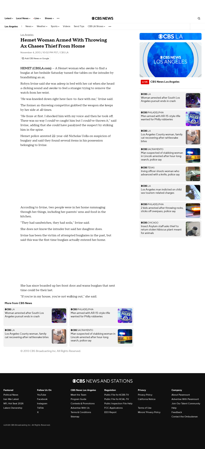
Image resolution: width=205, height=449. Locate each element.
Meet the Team (78, 395)
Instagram (42, 403)
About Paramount (181, 395)
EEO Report (110, 412)
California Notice (146, 399)
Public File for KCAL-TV (116, 399)
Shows (49, 18)
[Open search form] (199, 18)
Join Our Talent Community (186, 403)
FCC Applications (113, 408)
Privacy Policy (145, 395)
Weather (41, 26)
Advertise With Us (80, 408)
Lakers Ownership (12, 408)
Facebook (42, 399)
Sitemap (75, 416)
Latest (8, 18)
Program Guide (78, 399)
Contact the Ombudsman (185, 416)
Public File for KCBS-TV (116, 395)
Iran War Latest (11, 399)
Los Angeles (11, 26)
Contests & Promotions (83, 403)
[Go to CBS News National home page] (102, 18)
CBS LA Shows (96, 26)
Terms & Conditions (81, 412)
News (29, 26)
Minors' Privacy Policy (149, 412)
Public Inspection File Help (118, 403)
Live (37, 18)
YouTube (41, 395)
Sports (54, 26)
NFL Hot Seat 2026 (13, 403)
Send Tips (79, 26)
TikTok (40, 408)
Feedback (177, 412)
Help (174, 408)
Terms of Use (144, 408)
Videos (66, 26)
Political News (10, 395)
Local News (22, 18)
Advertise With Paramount (185, 399)
